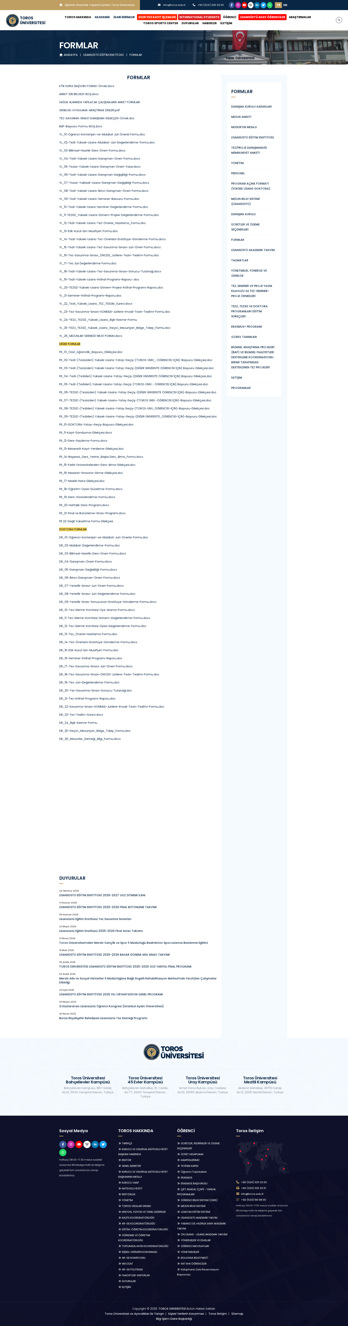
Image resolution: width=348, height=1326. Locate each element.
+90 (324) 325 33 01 (253, 1188)
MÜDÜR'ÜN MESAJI (244, 127)
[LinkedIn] (257, 5)
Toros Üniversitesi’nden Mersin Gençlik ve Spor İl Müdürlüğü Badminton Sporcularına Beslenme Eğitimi (133, 943)
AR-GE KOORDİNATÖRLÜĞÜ (138, 1223)
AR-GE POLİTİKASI (132, 1269)
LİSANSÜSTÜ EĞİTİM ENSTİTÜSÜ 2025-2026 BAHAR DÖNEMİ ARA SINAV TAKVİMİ (114, 955)
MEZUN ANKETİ (241, 117)
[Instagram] (238, 5)
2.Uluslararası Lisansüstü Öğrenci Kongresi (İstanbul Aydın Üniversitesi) (111, 1006)
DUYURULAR (190, 23)
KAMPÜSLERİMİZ (189, 1160)
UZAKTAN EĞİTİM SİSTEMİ (195, 1212)
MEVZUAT (127, 1263)
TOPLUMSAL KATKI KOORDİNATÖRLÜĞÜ (144, 1246)
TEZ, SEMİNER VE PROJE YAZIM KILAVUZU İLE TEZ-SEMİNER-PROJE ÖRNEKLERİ (251, 291)
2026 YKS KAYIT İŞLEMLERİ (157, 17)
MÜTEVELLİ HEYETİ (131, 1188)
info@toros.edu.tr (174, 5)
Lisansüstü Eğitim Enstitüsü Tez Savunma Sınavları (95, 919)
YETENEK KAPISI (189, 1166)
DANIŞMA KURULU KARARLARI (251, 107)
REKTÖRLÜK (128, 1194)
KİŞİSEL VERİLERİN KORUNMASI (139, 1252)
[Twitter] (263, 5)
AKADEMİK (102, 17)
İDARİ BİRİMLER (124, 17)
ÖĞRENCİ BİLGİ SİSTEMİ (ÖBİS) (199, 1200)
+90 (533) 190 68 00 (253, 1199)
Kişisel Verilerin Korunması (186, 1314)
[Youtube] (244, 5)
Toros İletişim (217, 1314)
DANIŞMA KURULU (243, 214)
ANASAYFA (70, 55)
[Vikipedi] (251, 5)
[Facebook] (232, 5)
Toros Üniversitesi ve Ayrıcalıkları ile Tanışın (134, 1314)
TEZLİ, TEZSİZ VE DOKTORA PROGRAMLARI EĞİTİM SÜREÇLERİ (249, 311)
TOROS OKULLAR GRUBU (136, 1206)
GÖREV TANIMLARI (244, 337)
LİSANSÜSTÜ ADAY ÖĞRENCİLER (262, 17)
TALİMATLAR (239, 260)
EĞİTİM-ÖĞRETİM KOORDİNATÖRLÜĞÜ (144, 1229)
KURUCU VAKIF (130, 1182)
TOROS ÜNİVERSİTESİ (172, 1309)
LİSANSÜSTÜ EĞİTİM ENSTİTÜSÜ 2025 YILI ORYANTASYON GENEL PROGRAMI (111, 994)
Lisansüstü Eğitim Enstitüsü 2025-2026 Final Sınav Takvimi (101, 931)
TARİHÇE (126, 1143)
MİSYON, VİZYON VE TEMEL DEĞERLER (143, 1212)
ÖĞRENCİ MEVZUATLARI (194, 1246)
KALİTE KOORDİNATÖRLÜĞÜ (137, 1217)
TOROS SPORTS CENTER (160, 23)
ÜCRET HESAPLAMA (191, 1154)
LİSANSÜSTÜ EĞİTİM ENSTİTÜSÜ (104, 55)
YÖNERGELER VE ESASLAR (195, 1240)
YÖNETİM (237, 163)
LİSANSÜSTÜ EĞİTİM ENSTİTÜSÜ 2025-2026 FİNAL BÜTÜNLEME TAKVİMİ (108, 907)
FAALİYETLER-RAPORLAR (135, 1275)
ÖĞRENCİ (229, 17)
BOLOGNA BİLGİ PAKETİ (194, 1258)
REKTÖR (126, 1160)
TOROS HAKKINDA (78, 17)
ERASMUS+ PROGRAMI (246, 327)
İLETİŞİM (226, 23)
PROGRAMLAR (241, 388)
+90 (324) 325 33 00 (211, 5)
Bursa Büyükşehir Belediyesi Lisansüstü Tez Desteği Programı (103, 1018)
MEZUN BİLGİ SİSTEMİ (192, 1206)
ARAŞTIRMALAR (300, 17)
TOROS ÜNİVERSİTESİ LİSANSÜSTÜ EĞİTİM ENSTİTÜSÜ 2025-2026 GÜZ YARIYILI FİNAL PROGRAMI (125, 967)
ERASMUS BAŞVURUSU (193, 1183)
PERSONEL (238, 173)
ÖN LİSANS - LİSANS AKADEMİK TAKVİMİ (203, 1234)
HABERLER (209, 23)
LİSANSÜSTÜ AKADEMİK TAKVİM (253, 250)
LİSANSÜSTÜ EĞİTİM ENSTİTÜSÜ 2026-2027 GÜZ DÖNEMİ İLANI (102, 895)
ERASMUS (186, 1177)
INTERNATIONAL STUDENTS (199, 17)
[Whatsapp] (270, 5)
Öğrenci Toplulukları (193, 1171)
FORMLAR (135, 55)
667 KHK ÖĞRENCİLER (193, 1263)
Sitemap (237, 1314)
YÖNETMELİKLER (189, 1252)
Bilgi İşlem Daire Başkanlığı (174, 1319)
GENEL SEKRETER (131, 1166)
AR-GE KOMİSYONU (133, 1258)
